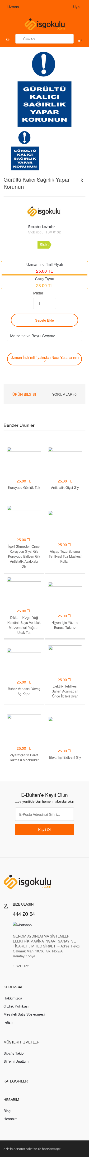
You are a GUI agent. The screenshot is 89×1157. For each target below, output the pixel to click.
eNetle (8, 1148)
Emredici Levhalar (41, 226)
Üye (76, 6)
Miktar (38, 293)
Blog (7, 1110)
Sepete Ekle (44, 320)
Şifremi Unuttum (16, 1061)
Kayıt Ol (44, 829)
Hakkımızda (13, 997)
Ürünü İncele (24, 779)
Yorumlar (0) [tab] (65, 394)
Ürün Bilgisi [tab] (24, 394)
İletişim (9, 1022)
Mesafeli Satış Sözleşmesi (24, 1014)
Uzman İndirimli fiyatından (44, 359)
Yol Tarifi (22, 965)
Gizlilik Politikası (16, 1006)
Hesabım (11, 1118)
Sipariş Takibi (14, 1053)
